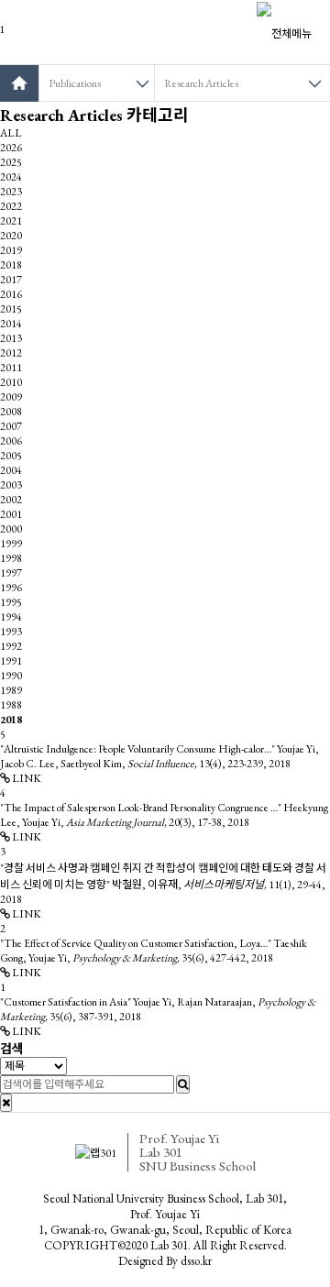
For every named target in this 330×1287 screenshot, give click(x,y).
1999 (11, 543)
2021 (11, 221)
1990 (11, 675)
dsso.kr (196, 1261)
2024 (11, 177)
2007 (11, 426)
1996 (11, 587)
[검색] (183, 1084)
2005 (11, 455)
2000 (11, 529)
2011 (11, 367)
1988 (11, 705)
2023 (11, 191)
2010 (11, 382)
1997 (11, 573)
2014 (11, 323)
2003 (11, 485)
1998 (11, 558)
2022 (11, 206)
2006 (11, 441)
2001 (11, 514)
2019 (11, 250)
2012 (11, 353)
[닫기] (6, 1103)
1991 (11, 661)
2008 (11, 411)
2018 (11, 265)
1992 (11, 646)
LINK (25, 778)
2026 (11, 147)
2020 (11, 235)
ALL (11, 133)
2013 (11, 338)
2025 (11, 162)
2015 (11, 309)
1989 (11, 690)
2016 (11, 294)
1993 (11, 631)
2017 (11, 279)
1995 (11, 602)
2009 (11, 397)
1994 (11, 617)
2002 (11, 499)
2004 (11, 470)
